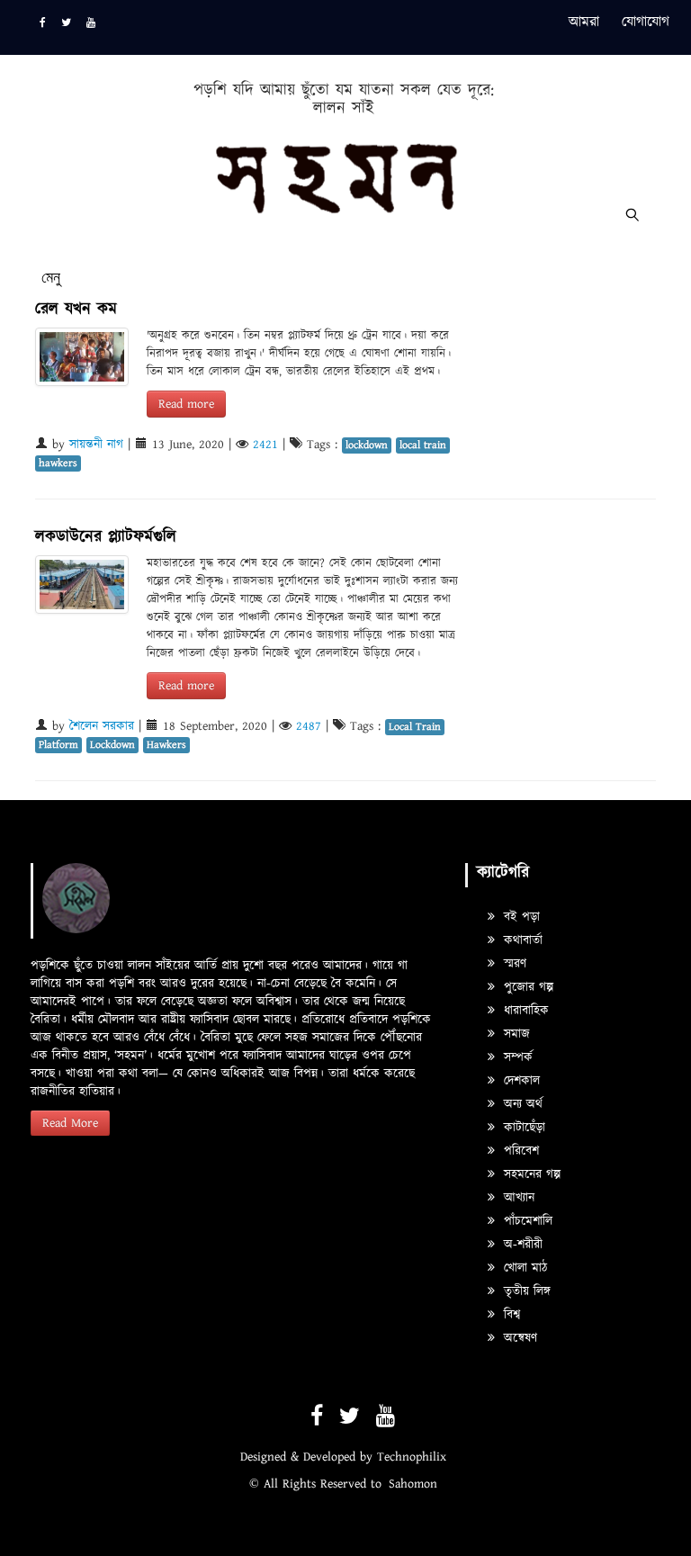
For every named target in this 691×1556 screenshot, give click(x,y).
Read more (186, 404)
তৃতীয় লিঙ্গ (525, 1291)
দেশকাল (519, 1081)
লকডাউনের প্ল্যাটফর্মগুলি (105, 537)
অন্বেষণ (518, 1338)
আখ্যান (516, 1198)
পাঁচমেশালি (525, 1221)
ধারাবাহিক (524, 1011)
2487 (308, 726)
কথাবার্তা (521, 940)
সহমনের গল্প (530, 1174)
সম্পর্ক (516, 1057)
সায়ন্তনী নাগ (96, 445)
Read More (70, 1123)
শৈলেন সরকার (101, 726)
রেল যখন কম (76, 309)
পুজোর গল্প (526, 987)
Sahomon (413, 1484)
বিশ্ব (509, 1315)
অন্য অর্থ (521, 1104)
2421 (265, 445)
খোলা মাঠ (523, 1268)
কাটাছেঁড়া (522, 1128)
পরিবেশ (519, 1151)
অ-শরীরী (521, 1245)
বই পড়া (519, 917)
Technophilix (411, 1457)
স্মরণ (512, 964)
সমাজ (514, 1034)
